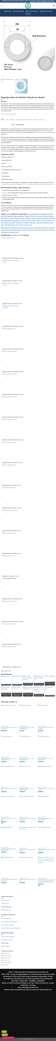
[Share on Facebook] (5, 114)
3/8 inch (50, 216)
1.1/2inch (51, 218)
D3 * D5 (31, 220)
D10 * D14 (29, 223)
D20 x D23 (15, 232)
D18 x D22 (8, 232)
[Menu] (2, 5)
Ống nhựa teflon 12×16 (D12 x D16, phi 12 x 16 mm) (46, 850)
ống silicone (36, 214)
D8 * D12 (9, 223)
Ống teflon (4, 228)
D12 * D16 (43, 223)
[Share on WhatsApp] (2, 114)
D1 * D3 (20, 220)
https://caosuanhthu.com (17, 989)
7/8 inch (27, 218)
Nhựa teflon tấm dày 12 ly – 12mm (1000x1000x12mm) (8, 759)
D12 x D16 (41, 230)
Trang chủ (7, 11)
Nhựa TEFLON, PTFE (31, 11)
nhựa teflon (13, 235)
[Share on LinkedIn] (14, 114)
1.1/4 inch (44, 218)
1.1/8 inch (37, 218)
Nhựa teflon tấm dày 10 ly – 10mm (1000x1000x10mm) (26, 759)
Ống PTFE (4, 192)
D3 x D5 (21, 228)
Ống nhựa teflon (46, 11)
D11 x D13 (27, 230)
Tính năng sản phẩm (21, 119)
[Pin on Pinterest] (12, 114)
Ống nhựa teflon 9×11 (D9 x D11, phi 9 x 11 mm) (46, 789)
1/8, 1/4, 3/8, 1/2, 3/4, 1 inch (23, 225)
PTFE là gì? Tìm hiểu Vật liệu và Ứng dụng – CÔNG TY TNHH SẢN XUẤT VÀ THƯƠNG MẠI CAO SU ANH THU (28, 184)
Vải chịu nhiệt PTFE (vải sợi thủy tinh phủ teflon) (46, 728)
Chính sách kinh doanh (6, 918)
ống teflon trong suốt (11, 220)
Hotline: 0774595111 (8, 1037)
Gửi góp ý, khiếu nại (5, 946)
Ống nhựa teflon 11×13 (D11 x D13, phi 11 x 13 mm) (9, 728)
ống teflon (37, 132)
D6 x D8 (37, 228)
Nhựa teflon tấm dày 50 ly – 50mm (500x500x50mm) (26, 728)
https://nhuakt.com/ (45, 989)
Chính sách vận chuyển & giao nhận (9, 921)
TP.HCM (5, 1034)
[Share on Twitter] (7, 114)
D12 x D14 (34, 230)
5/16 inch (45, 216)
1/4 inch (38, 216)
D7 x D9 (42, 228)
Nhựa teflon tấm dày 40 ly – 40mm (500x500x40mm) (8, 849)
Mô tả (2, 119)
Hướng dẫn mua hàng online (7, 936)
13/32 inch (4, 218)
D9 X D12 (13, 230)
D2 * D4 (25, 220)
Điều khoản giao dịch (6, 910)
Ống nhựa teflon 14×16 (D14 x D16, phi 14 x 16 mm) (27, 819)
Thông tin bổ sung (9, 119)
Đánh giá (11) (42, 119)
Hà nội (4, 1031)
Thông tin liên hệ (5, 903)
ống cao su (29, 214)
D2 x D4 (16, 228)
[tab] (2, 119)
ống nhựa (8, 214)
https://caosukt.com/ (32, 989)
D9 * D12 (16, 223)
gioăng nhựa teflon (44, 132)
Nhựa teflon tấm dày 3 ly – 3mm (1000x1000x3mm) (26, 789)
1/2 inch (10, 218)
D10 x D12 (20, 230)
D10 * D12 (22, 223)
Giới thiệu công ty (5, 900)
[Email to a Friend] (10, 114)
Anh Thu (20, 235)
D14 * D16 (49, 223)
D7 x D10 (49, 228)
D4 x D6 (26, 228)
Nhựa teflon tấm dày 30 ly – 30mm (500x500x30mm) (45, 819)
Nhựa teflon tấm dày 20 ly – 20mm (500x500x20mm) (45, 759)
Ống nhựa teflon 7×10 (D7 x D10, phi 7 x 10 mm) (27, 850)
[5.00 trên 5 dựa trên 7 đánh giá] (28, 101)
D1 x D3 (10, 228)
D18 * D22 (11, 225)
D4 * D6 (36, 220)
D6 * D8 (46, 220)
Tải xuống (35, 119)
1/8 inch (27, 216)
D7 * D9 (51, 220)
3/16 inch (33, 216)
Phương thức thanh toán (6, 939)
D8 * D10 (3, 223)
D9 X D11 (7, 230)
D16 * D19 (4, 225)
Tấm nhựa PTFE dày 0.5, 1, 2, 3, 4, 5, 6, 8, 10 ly (9, 819)
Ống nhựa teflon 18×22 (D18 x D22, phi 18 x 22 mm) (9, 880)
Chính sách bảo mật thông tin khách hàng (10, 928)
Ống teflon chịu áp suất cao (15, 216)
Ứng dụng (29, 119)
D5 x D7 (32, 228)
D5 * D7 (41, 220)
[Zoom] (3, 76)
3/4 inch (21, 218)
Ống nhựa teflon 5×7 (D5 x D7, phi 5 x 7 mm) (9, 789)
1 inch (32, 218)
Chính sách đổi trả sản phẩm (7, 924)
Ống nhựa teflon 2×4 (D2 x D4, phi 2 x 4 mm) (27, 880)
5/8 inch (16, 218)
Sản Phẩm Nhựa (18, 11)
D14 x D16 (48, 230)
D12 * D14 (36, 223)
